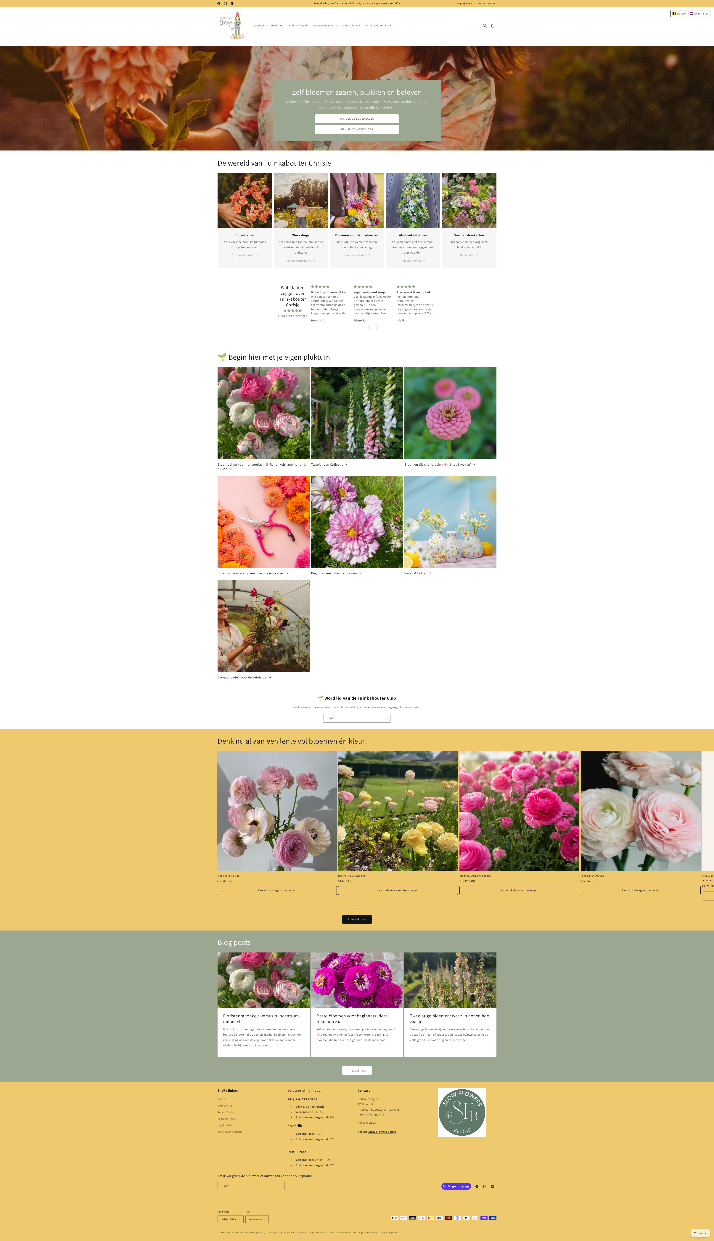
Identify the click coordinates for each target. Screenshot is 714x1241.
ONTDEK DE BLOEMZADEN (357, 119)
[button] (260, 25)
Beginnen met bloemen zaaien (334, 573)
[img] (293, 310)
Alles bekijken (357, 919)
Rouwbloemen (411, 261)
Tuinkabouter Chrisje (235, 1232)
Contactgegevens (389, 1232)
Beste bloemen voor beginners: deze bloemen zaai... (352, 1018)
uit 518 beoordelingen (293, 316)
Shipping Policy (227, 1118)
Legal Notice (225, 1125)
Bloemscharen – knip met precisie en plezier (251, 573)
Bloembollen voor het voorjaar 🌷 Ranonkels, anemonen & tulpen (262, 466)
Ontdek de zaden (242, 255)
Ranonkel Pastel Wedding (352, 875)
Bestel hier (467, 255)
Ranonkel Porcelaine (228, 875)
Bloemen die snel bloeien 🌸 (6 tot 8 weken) (437, 464)
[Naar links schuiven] (349, 909)
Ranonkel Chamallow (592, 875)
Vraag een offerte (355, 255)
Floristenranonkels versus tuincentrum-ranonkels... (261, 1018)
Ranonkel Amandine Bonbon (475, 875)
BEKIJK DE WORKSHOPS (357, 129)
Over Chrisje (225, 1105)
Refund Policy (226, 1112)
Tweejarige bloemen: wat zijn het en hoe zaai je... (449, 1018)
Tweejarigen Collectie (327, 464)
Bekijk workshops (299, 261)
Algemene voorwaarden (321, 1232)
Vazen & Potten (415, 573)
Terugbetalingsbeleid (279, 1232)
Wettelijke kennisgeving (365, 1232)
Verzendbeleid (343, 1232)
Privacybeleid (299, 1232)
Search (222, 1099)
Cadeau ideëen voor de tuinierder (243, 677)
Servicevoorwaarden (230, 1131)
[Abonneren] (386, 718)
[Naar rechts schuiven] (365, 909)
